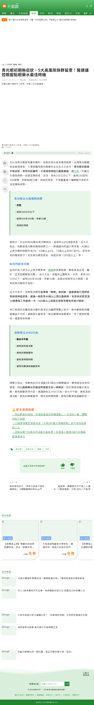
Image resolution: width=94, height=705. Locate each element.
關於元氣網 (19, 695)
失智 (77, 13)
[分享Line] (5, 172)
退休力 (68, 13)
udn (3, 64)
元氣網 (9, 64)
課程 (58, 13)
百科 (42, 13)
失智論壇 (23, 13)
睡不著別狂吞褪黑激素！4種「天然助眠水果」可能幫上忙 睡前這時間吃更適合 (43, 19)
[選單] (90, 6)
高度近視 (29, 449)
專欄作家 (75, 695)
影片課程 (8, 538)
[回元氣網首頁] (12, 6)
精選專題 (40, 695)
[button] (91, 13)
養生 (12, 13)
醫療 (33, 13)
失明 (76, 171)
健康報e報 (34, 684)
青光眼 (19, 449)
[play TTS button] (13, 153)
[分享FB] (5, 163)
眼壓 (50, 270)
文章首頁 (66, 695)
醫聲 (86, 13)
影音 (50, 13)
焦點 (4, 13)
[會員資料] (86, 6)
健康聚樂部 (30, 695)
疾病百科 (49, 695)
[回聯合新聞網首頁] (4, 6)
